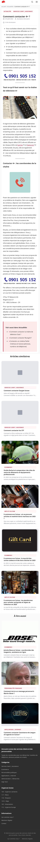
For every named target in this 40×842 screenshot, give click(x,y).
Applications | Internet (12, 729)
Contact (3, 823)
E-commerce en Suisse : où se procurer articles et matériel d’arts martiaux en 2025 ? (20, 516)
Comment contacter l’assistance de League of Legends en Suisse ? (19, 734)
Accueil (3, 6)
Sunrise (20, 145)
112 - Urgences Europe (8, 807)
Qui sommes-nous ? (7, 817)
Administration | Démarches (10, 779)
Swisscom (30, 145)
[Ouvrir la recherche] (32, 2)
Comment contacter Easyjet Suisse (16, 391)
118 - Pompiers (6, 798)
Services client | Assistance (23, 11)
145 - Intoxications (7, 804)
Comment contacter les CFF (14, 430)
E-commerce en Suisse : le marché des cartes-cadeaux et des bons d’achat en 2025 (19, 559)
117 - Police (5, 795)
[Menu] (37, 2)
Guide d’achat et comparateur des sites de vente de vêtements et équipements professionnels (19, 472)
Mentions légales (6, 820)
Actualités (10, 6)
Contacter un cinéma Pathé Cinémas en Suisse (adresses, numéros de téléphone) (20, 344)
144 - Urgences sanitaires (9, 792)
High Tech (4, 782)
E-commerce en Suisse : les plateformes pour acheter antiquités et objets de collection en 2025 (18, 602)
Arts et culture (9, 511)
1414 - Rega (5, 801)
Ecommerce (8, 467)
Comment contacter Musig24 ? (21, 338)
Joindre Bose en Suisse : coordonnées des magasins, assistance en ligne (19, 651)
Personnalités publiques (13, 688)
